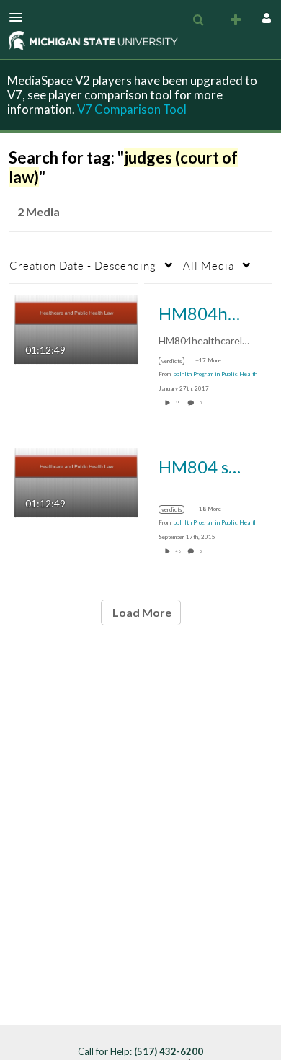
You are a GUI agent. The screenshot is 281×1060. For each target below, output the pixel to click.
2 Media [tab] (38, 211)
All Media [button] (208, 265)
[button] (20, 17)
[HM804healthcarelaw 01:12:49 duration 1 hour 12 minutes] (76, 328)
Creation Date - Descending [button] (82, 265)
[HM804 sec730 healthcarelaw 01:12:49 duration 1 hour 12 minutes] (76, 482)
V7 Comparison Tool (132, 109)
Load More (140, 612)
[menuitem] (198, 20)
